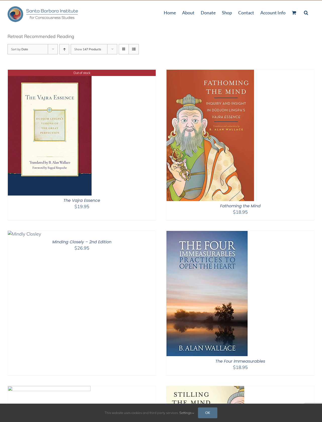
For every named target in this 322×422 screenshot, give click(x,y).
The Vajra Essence (81, 200)
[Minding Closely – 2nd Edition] (24, 234)
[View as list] (134, 49)
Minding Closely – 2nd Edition (81, 242)
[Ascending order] (64, 49)
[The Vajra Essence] (50, 73)
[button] (306, 12)
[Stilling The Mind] (205, 389)
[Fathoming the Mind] (210, 73)
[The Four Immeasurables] (207, 234)
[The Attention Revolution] (49, 389)
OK (207, 413)
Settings (185, 413)
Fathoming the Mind (240, 206)
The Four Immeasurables (240, 361)
